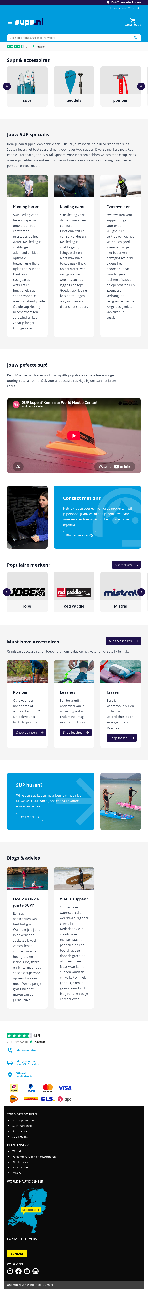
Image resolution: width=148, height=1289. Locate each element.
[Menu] (10, 22)
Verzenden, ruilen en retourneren (34, 1156)
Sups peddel (20, 1131)
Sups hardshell (22, 1126)
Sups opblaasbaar (24, 1120)
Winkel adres (135, 8)
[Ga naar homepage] (29, 22)
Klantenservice (118, 8)
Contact (17, 1254)
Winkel (16, 1151)
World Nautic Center (40, 1284)
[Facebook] (18, 1271)
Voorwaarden (20, 1167)
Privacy (16, 1173)
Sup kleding (20, 1136)
